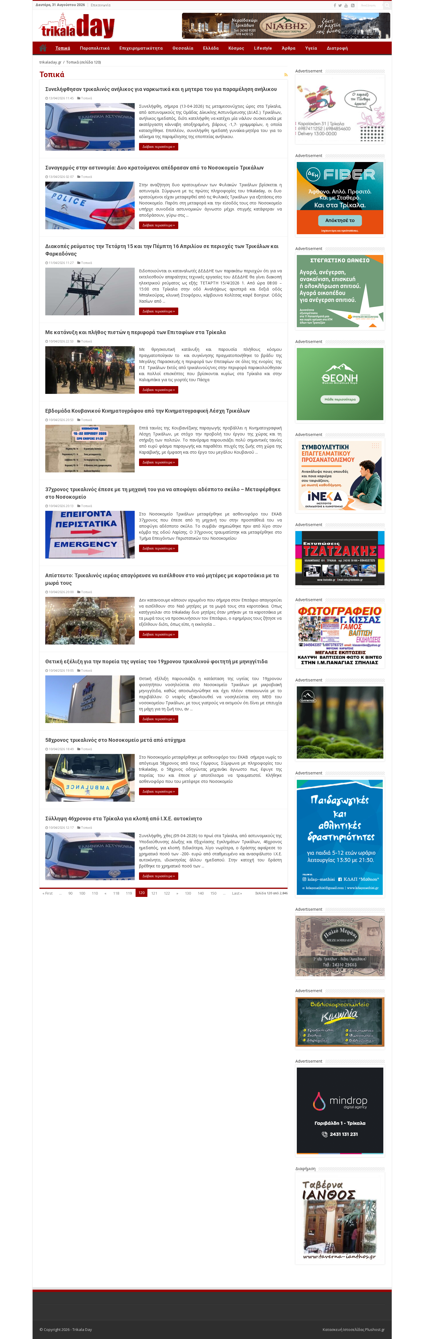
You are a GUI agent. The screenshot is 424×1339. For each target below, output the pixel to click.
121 (154, 893)
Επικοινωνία (100, 5)
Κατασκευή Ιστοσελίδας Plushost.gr (354, 1329)
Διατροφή (337, 48)
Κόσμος (236, 48)
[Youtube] (346, 5)
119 (129, 893)
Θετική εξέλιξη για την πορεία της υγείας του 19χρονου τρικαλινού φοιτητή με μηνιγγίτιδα (156, 661)
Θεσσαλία (182, 48)
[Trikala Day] (74, 24)
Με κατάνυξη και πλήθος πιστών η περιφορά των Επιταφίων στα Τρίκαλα (135, 332)
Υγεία (311, 48)
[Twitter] (340, 5)
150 (213, 893)
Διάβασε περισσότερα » (158, 147)
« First (47, 893)
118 (116, 893)
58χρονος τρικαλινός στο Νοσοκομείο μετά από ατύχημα (115, 740)
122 (167, 893)
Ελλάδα (211, 48)
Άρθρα (288, 48)
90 (70, 893)
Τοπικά (62, 48)
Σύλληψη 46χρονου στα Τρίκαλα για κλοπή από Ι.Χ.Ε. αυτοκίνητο (123, 818)
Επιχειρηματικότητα (141, 48)
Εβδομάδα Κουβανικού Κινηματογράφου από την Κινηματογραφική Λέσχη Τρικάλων (147, 411)
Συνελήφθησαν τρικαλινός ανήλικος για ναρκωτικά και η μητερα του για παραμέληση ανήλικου (161, 89)
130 (188, 893)
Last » (237, 893)
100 (82, 893)
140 (201, 893)
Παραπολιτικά (95, 48)
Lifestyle (263, 48)
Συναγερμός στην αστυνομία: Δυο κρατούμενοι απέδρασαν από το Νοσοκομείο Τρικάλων (154, 168)
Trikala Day (42, 48)
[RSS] (352, 5)
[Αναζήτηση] (387, 5)
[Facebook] (335, 5)
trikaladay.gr (50, 62)
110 (95, 893)
